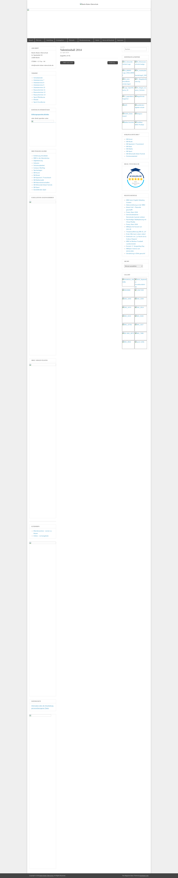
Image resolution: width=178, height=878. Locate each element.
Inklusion (36, 163)
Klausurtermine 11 (39, 90)
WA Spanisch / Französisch (42, 177)
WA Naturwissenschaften (41, 182)
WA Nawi (129, 146)
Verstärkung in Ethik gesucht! (135, 253)
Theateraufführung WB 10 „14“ (136, 231)
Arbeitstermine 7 (38, 80)
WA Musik (36, 175)
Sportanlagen (37, 170)
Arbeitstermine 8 (38, 82)
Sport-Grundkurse (39, 102)
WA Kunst (36, 173)
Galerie (97, 40)
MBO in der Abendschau (41, 158)
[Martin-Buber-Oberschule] (89, 3)
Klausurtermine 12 (39, 92)
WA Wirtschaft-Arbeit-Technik (42, 185)
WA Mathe (129, 149)
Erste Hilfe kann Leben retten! (136, 234)
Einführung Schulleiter (40, 156)
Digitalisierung (38, 160)
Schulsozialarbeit (38, 165)
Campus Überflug (39, 168)
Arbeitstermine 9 (38, 85)
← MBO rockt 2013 (67, 62)
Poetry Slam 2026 (132, 212)
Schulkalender (38, 78)
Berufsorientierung (85, 40)
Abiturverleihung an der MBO (135, 205)
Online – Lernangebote (41, 536)
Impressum (120, 40)
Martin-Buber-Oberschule (46, 875)
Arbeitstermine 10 (39, 87)
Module (35, 99)
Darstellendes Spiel (39, 190)
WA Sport (36, 187)
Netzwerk (71, 40)
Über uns (38, 40)
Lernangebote (60, 40)
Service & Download (108, 40)
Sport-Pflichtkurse (39, 97)
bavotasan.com (144, 875)
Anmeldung (49, 40)
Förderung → (113, 62)
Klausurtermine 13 (39, 95)
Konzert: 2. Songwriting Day (135, 246)
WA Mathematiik (38, 180)
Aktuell (31, 40)
